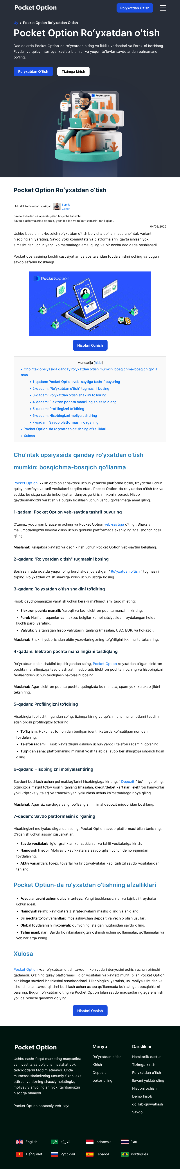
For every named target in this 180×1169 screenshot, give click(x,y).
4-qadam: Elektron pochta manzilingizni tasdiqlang (74, 402)
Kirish (97, 1064)
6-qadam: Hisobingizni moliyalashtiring (64, 415)
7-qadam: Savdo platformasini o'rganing (65, 422)
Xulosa (29, 436)
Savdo (137, 1112)
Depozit (99, 1072)
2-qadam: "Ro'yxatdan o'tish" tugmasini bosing (70, 388)
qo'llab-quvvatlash (147, 1104)
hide (98, 363)
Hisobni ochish (90, 345)
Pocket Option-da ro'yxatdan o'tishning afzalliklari (65, 429)
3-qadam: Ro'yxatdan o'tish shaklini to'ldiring (69, 395)
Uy (16, 22)
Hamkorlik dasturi (147, 1056)
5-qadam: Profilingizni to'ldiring (58, 409)
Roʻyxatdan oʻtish (33, 71)
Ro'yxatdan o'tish (134, 8)
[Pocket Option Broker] (36, 8)
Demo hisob (142, 1096)
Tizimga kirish (73, 71)
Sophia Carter (66, 207)
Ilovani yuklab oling (148, 1080)
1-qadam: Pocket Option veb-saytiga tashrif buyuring (76, 382)
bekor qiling (102, 1080)
